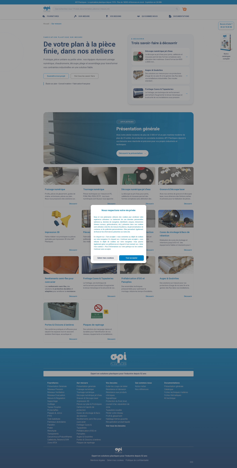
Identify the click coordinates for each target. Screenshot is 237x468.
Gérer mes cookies (105, 258)
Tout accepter (131, 258)
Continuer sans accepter (102, 249)
